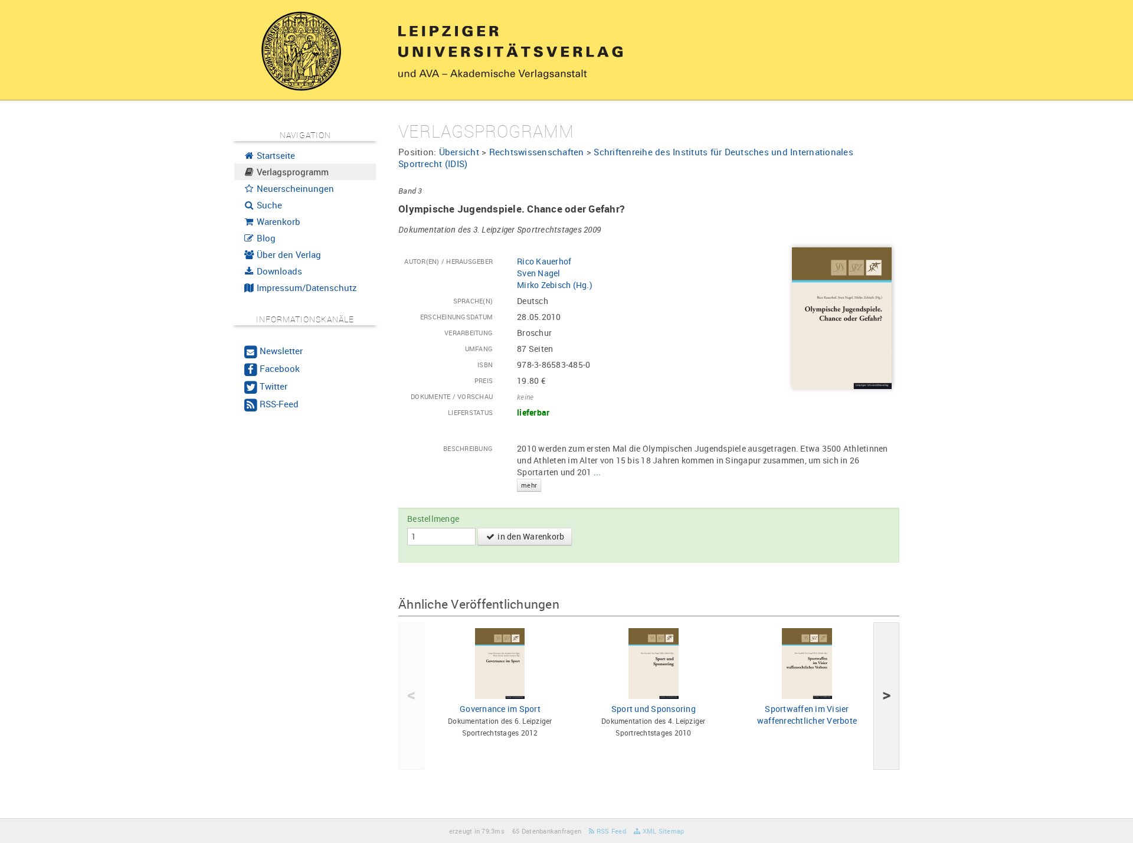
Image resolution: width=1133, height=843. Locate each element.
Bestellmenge (433, 518)
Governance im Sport (500, 708)
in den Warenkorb (530, 536)
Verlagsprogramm (291, 172)
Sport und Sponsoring (653, 708)
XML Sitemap (662, 830)
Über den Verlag (287, 254)
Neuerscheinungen (294, 188)
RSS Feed (610, 830)
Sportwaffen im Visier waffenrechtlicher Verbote (807, 714)
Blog (265, 238)
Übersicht (459, 152)
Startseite (274, 155)
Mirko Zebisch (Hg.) (554, 284)
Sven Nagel (539, 273)
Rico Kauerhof (544, 261)
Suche (268, 205)
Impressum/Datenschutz (305, 287)
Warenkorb (277, 221)
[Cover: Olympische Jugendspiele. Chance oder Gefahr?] (842, 317)
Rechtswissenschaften (536, 152)
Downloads (278, 271)
